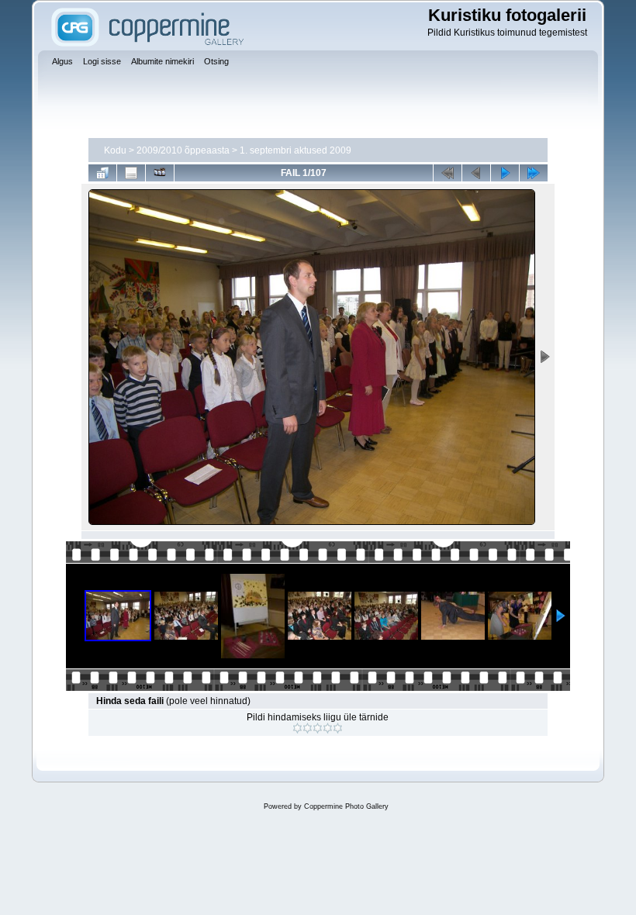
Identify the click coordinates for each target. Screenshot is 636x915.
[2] (307, 728)
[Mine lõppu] (534, 172)
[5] (338, 728)
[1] (297, 728)
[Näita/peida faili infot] (131, 172)
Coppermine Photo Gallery (346, 806)
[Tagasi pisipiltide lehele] (102, 172)
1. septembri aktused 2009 (295, 150)
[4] (328, 728)
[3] (318, 728)
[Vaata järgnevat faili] (505, 172)
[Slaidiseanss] (160, 172)
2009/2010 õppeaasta (183, 150)
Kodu (115, 150)
